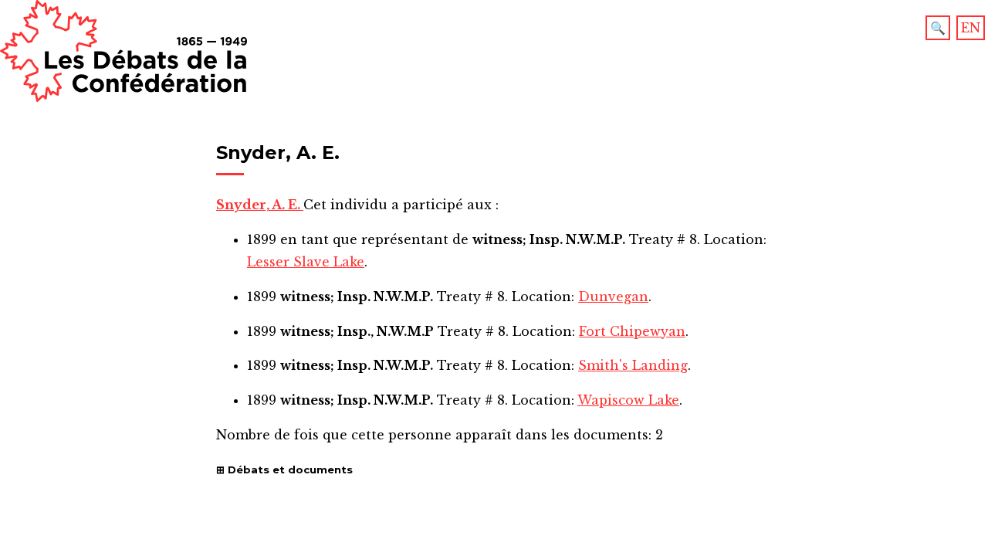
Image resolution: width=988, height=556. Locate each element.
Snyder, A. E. (259, 204)
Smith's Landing (633, 365)
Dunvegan (613, 296)
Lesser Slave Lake (305, 262)
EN (970, 28)
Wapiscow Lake (628, 400)
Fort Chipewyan (632, 331)
